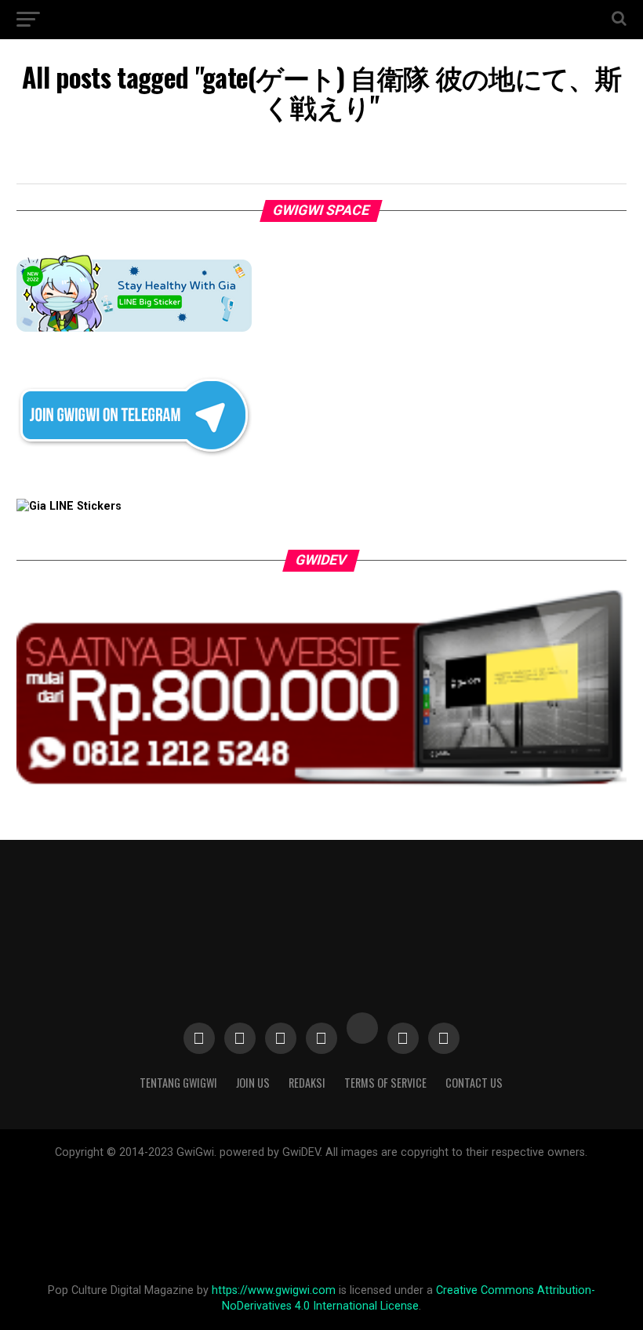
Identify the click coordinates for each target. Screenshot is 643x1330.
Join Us (253, 1082)
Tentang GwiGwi (178, 1082)
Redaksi (307, 1082)
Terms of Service (385, 1082)
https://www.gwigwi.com (274, 1290)
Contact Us (474, 1082)
